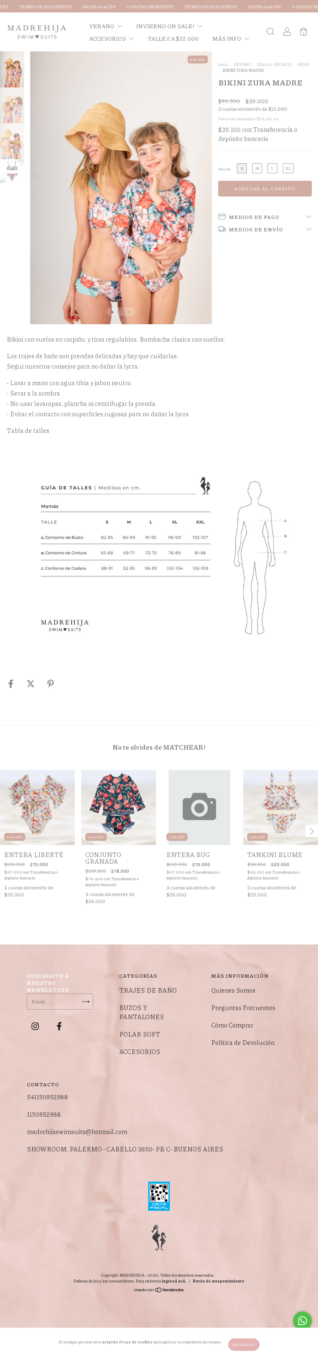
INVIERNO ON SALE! (165, 26)
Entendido (243, 1344)
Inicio (223, 64)
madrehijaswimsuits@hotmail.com (77, 1131)
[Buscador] (270, 32)
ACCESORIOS (108, 38)
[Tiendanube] (159, 1290)
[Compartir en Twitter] (31, 683)
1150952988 (44, 1114)
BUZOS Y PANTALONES (141, 1012)
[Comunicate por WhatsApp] (302, 1320)
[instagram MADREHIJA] (36, 1025)
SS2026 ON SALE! (274, 64)
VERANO (102, 26)
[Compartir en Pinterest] (50, 683)
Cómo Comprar (232, 1025)
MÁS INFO (227, 38)
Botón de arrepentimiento (218, 1281)
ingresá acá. (174, 1281)
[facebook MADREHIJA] (59, 1025)
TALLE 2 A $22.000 (173, 38)
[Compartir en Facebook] (11, 683)
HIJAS (303, 64)
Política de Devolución (243, 1042)
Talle (224, 169)
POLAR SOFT (139, 1034)
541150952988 (47, 1096)
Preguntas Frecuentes (243, 1007)
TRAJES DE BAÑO (148, 990)
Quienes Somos (233, 990)
